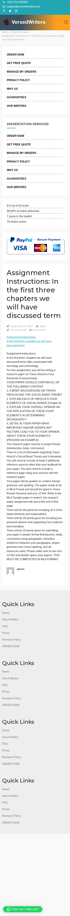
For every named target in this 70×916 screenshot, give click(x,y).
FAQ (4, 626)
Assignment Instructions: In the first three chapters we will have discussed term (29, 341)
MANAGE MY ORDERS (21, 71)
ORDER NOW (15, 54)
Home (5, 612)
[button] (22, 909)
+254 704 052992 (17, 2)
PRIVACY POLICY (18, 80)
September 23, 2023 (22, 326)
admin (42, 326)
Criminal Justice (37, 330)
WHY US (12, 88)
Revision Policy (11, 639)
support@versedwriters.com (23, 6)
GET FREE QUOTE (19, 62)
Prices (6, 632)
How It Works (10, 619)
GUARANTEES (16, 97)
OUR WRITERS (16, 105)
